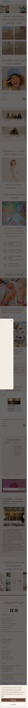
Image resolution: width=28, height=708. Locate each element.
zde (2, 696)
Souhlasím (13, 704)
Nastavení (13, 700)
